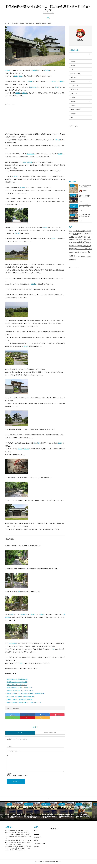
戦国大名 (57, 140)
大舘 (52, 238)
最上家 (78, 246)
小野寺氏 (80, 239)
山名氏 (71, 242)
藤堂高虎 (77, 256)
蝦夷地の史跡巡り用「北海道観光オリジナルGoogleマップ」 (23, 702)
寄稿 (72, 117)
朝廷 (88, 246)
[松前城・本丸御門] (16, 518)
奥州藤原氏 (72, 239)
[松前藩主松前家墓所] (16, 563)
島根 (74, 242)
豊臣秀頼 (33, 284)
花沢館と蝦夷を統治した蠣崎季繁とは (17, 685)
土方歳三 (26, 448)
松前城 (20, 76)
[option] (14, 811)
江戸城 (44, 227)
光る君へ (73, 61)
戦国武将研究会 (38, 837)
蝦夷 (56, 87)
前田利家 (24, 93)
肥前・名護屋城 (27, 162)
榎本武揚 (36, 443)
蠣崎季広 (34, 70)
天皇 (88, 237)
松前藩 (17, 233)
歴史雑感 (73, 113)
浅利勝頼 (30, 81)
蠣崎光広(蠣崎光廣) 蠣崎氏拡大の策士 (17, 679)
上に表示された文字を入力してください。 (18, 775)
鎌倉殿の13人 (74, 89)
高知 (90, 256)
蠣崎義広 (33, 614)
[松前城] (16, 392)
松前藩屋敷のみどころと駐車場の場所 (17, 682)
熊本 (73, 252)
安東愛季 (61, 81)
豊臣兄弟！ (74, 65)
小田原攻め (32, 87)
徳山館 (16, 176)
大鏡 (72, 237)
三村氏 (86, 231)
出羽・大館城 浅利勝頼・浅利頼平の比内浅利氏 (20, 696)
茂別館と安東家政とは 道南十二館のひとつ (19, 687)
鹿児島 (73, 259)
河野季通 (46, 70)
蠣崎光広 (23, 614)
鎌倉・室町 (74, 77)
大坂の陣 (86, 233)
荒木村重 (84, 252)
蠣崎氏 (52, 13)
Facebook (36, 834)
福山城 (26, 346)
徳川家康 (22, 187)
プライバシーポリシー (39, 843)
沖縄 (90, 249)
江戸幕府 (86, 249)
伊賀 (72, 233)
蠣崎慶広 (17, 93)
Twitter (35, 830)
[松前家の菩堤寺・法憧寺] (16, 586)
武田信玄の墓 (80, 249)
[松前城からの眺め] (16, 315)
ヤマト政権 (80, 231)
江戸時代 (73, 97)
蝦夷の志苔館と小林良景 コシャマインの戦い (19, 690)
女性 (72, 69)
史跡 (19, 591)
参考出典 (36, 840)
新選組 (20, 448)
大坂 (83, 233)
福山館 (16, 76)
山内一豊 (88, 239)
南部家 (80, 233)
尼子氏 (84, 239)
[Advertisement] (35, 116)
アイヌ (60, 154)
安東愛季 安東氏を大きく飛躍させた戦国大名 (19, 699)
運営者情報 (36, 846)
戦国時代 (73, 101)
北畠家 (75, 234)
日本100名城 (12, 643)
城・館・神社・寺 (47, 13)
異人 (76, 252)
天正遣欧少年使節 (80, 237)
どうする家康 (74, 85)
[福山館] (16, 222)
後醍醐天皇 (83, 242)
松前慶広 (7, 70)
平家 (76, 242)
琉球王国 (73, 105)
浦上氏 (70, 252)
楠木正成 (73, 249)
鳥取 (70, 259)
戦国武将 (73, 81)
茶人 (79, 252)
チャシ (74, 231)
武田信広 (11, 614)
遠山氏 (81, 256)
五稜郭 (60, 443)
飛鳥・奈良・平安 (75, 73)
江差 (21, 663)
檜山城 (53, 81)
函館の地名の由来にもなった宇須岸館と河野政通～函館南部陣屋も (25, 693)
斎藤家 (74, 246)
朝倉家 (83, 246)
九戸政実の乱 (30, 154)
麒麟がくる (74, 93)
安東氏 (14, 708)
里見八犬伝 (86, 256)
